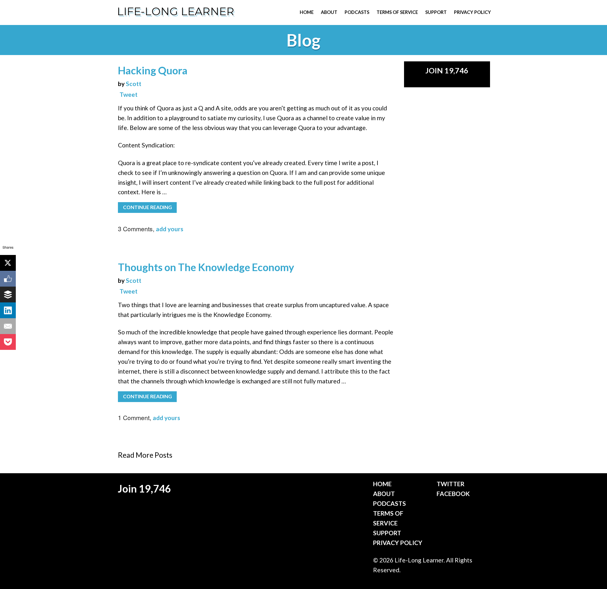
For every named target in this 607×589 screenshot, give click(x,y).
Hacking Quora (152, 70)
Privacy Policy (472, 12)
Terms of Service (397, 12)
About (329, 12)
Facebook (453, 493)
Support (436, 12)
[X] (8, 263)
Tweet (129, 94)
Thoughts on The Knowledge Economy (206, 267)
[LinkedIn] (8, 310)
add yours (169, 228)
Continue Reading (147, 207)
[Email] (8, 326)
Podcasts (357, 12)
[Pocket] (8, 342)
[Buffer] (8, 294)
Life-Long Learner (175, 11)
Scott (133, 83)
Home (307, 12)
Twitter (450, 483)
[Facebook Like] (8, 279)
